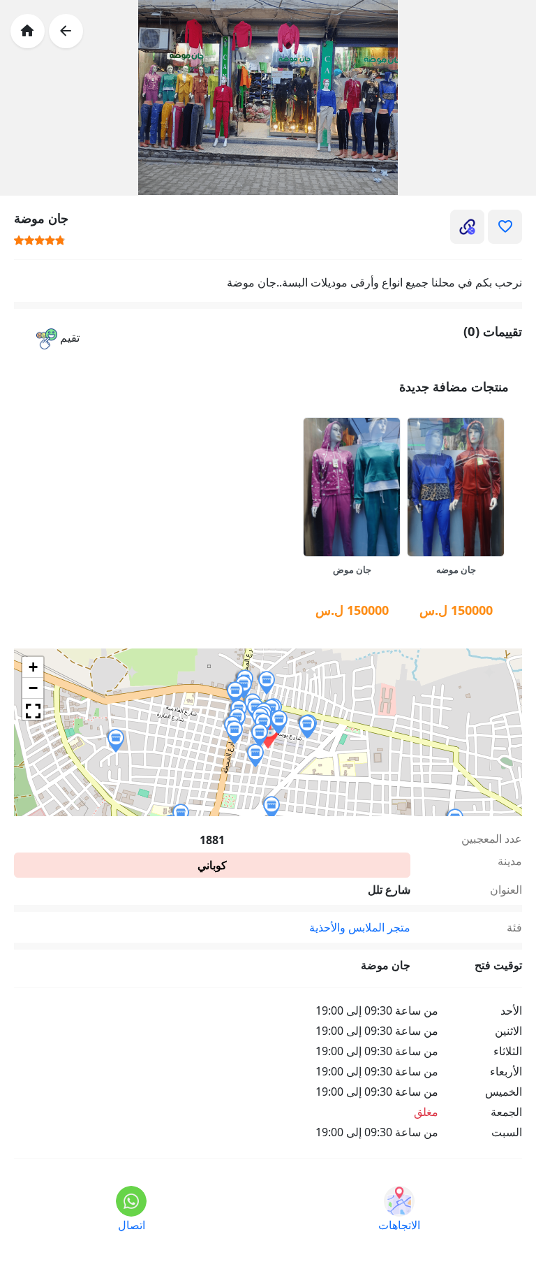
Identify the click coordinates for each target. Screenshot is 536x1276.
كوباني (212, 865)
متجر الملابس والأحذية (359, 927)
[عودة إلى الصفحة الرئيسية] (27, 31)
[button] (58, 338)
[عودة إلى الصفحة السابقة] (66, 31)
